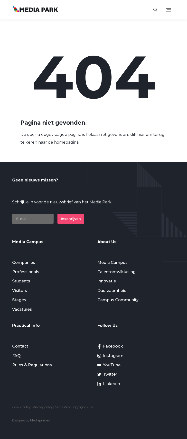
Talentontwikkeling (116, 271)
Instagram (113, 355)
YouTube (112, 365)
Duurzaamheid (112, 290)
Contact (20, 346)
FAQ (16, 355)
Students (21, 281)
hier (141, 134)
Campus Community (118, 300)
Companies (23, 262)
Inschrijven (71, 219)
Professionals (25, 271)
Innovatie (106, 281)
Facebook (113, 346)
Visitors (19, 290)
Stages (19, 300)
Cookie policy (21, 407)
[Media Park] (35, 9)
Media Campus (112, 262)
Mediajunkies (40, 420)
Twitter (110, 374)
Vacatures (22, 309)
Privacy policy (43, 407)
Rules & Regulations (32, 365)
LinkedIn (111, 383)
